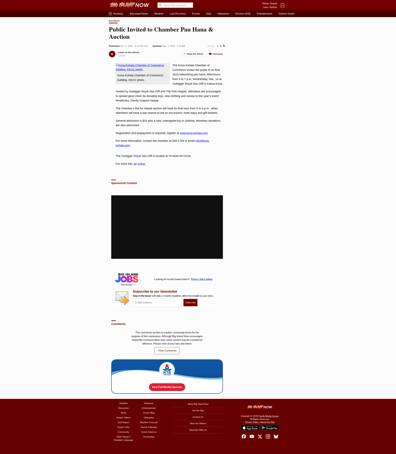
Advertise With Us (198, 430)
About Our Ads (267, 422)
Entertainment (264, 13)
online (141, 163)
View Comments (167, 350)
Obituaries (223, 13)
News (123, 413)
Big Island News (139, 13)
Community (123, 432)
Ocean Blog (149, 413)
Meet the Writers (198, 423)
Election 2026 (242, 13)
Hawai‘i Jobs (123, 427)
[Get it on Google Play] (269, 428)
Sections (118, 13)
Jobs (208, 13)
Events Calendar (149, 427)
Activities (123, 403)
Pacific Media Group (268, 416)
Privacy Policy (252, 422)
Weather (159, 13)
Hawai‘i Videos (123, 417)
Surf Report (123, 422)
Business (114, 21)
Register (273, 7)
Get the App (198, 410)
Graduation (148, 436)
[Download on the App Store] (250, 427)
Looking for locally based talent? (183, 279)
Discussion (123, 408)
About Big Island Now (198, 404)
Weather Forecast (149, 422)
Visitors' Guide (286, 13)
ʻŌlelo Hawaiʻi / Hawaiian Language (123, 438)
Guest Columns (148, 432)
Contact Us (198, 417)
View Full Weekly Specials (167, 387)
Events (196, 13)
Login (265, 7)
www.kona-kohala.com (194, 133)
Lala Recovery (178, 13)
